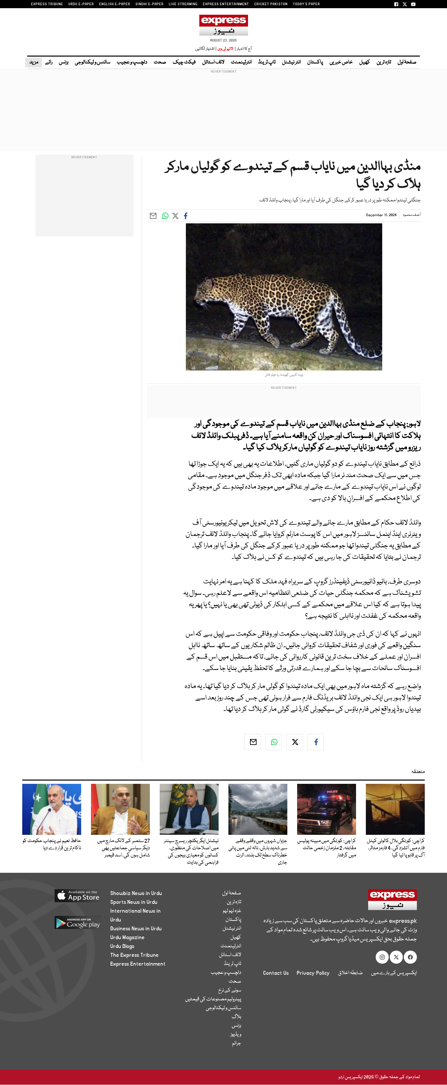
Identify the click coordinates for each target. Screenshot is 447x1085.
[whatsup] (273, 742)
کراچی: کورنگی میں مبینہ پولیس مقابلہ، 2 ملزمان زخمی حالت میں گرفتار (326, 848)
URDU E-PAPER (81, 4)
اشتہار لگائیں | (206, 49)
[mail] (252, 742)
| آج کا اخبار (243, 49)
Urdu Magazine (127, 937)
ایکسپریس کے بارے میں (394, 973)
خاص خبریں (341, 62)
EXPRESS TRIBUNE (47, 4)
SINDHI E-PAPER (149, 4)
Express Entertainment (138, 964)
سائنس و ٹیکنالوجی (92, 62)
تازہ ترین (384, 62)
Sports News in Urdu (133, 902)
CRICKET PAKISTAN (271, 4)
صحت (160, 62)
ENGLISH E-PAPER (114, 4)
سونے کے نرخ (229, 990)
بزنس (63, 62)
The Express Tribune (134, 955)
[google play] (65, 925)
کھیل (364, 62)
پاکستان (315, 62)
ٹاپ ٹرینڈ (267, 62)
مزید (33, 62)
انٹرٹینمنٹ (241, 62)
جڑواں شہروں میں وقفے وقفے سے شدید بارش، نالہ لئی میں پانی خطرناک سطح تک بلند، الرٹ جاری (257, 852)
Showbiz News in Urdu (136, 893)
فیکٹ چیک (184, 62)
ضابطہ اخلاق (350, 973)
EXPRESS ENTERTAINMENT (226, 4)
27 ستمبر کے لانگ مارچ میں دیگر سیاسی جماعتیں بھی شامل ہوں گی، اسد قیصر (123, 848)
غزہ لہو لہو (232, 911)
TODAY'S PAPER (306, 4)
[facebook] (315, 742)
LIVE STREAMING (183, 4)
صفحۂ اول (407, 62)
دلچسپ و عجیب (132, 62)
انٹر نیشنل (291, 62)
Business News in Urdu (136, 929)
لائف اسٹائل (213, 62)
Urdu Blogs (122, 946)
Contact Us (276, 973)
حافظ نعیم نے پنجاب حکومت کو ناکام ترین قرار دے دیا (52, 844)
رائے (48, 62)
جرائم (236, 1043)
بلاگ (236, 1017)
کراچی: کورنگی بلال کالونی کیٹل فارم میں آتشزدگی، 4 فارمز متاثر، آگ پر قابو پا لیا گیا (396, 848)
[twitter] (294, 742)
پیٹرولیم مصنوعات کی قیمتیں (213, 999)
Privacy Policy (313, 973)
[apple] (65, 898)
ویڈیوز (235, 1035)
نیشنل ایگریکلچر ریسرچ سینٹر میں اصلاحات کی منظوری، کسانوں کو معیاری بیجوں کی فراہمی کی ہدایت (191, 852)
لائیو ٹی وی (225, 49)
